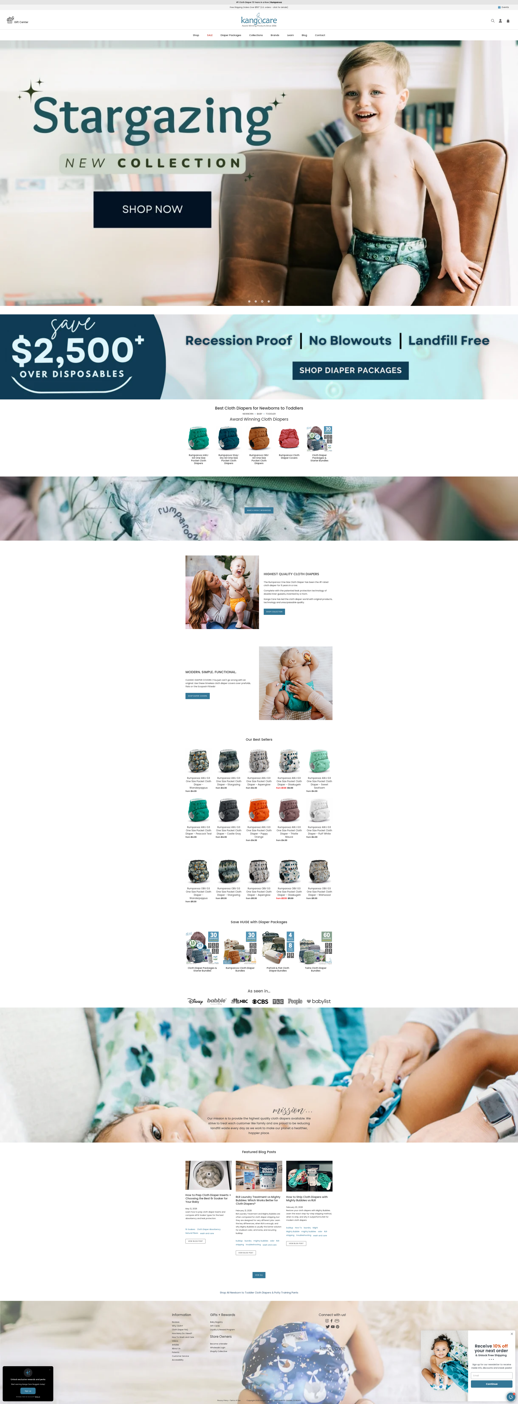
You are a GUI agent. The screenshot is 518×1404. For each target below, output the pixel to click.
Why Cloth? (177, 1325)
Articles (175, 1344)
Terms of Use (235, 1400)
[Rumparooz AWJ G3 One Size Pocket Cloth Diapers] (198, 439)
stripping (240, 1244)
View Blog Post (195, 1241)
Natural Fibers (191, 1233)
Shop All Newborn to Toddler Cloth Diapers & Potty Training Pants (259, 1292)
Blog (304, 35)
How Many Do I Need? (182, 1333)
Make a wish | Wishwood (259, 510)
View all (259, 1275)
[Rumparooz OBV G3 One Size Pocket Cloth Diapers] (259, 439)
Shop (196, 35)
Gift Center (21, 22)
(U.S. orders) (259, 7)
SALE (210, 35)
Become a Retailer (218, 1343)
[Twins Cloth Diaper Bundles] (316, 948)
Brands (275, 35)
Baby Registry (216, 1322)
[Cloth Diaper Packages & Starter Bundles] (319, 439)
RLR (277, 1240)
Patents (175, 1352)
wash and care (207, 1233)
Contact (320, 35)
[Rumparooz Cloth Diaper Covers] (289, 439)
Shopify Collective (218, 1351)
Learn (290, 35)
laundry (248, 1240)
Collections (256, 35)
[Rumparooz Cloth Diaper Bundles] (240, 948)
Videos (175, 1341)
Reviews (175, 1322)
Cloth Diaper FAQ (180, 1329)
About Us (176, 1348)
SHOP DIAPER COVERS (197, 696)
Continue (492, 1384)
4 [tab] (269, 301)
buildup (239, 1240)
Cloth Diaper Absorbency (209, 1229)
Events (505, 7)
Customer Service (180, 1356)
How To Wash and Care (183, 1337)
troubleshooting (253, 1244)
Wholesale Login (217, 1347)
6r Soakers (190, 1229)
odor (272, 1240)
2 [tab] (256, 301)
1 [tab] (249, 301)
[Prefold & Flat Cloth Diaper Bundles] (278, 948)
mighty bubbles (260, 1240)
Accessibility (177, 1360)
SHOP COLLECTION (274, 612)
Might (315, 1227)
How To (298, 1227)
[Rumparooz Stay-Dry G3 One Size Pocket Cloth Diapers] (229, 439)
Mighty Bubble (292, 1231)
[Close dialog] (512, 1334)
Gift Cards (215, 1325)
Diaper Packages (231, 35)
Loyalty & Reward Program (222, 1329)
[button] (511, 1397)
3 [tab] (262, 301)
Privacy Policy (222, 1400)
